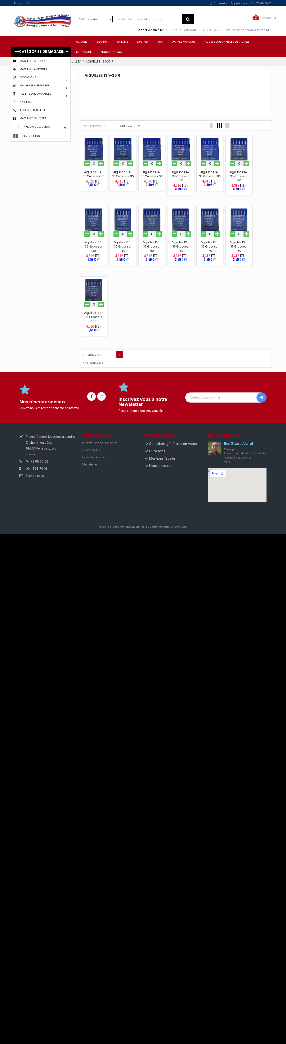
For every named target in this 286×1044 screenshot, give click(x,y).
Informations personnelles (99, 443)
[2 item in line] (227, 125)
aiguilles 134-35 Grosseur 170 (209, 246)
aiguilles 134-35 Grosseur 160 (180, 246)
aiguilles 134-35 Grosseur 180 (238, 246)
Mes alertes (90, 464)
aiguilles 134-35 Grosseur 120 (238, 176)
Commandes (91, 450)
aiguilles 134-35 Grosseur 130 (93, 246)
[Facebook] (91, 396)
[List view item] (204, 125)
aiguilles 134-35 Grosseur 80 (123, 174)
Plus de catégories (37, 127)
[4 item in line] (219, 125)
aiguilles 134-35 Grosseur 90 (152, 174)
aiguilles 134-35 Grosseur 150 (151, 246)
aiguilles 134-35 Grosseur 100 (180, 176)
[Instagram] (101, 396)
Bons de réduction (94, 457)
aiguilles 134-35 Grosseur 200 (93, 317)
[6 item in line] (212, 125)
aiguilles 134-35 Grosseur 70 (93, 174)
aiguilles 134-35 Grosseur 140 (122, 246)
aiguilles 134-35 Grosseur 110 (210, 174)
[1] (261, 397)
